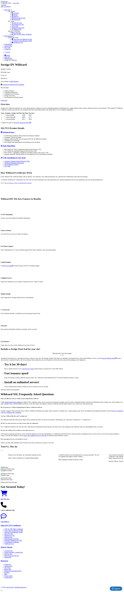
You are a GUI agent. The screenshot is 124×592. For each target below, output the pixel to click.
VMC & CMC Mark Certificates (22, 34)
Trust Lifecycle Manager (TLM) (22, 39)
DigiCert (15, 16)
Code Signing (8, 44)
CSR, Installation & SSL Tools (14, 158)
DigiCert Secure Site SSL (11, 555)
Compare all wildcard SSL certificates (13, 84)
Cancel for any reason (27, 369)
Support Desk (8, 46)
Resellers (7, 572)
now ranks (8, 266)
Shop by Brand (6, 547)
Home (8, 55)
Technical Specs (8, 132)
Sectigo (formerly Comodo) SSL (13, 552)
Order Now (4, 100)
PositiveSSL (17, 19)
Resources (4, 561)
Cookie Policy (8, 577)
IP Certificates (17, 32)
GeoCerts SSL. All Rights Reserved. (15, 587)
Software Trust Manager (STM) (22, 41)
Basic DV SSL (17, 23)
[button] (62, 582)
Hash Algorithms (8, 146)
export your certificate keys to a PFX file (34, 435)
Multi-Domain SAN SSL (11, 539)
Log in (4, 5)
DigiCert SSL (8, 554)
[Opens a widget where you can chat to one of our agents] (116, 589)
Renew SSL (7, 569)
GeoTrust (16, 13)
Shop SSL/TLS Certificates (11, 525)
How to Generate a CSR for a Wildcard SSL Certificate (18, 183)
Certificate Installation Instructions (14, 163)
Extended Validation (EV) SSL (13, 540)
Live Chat (16, 3)
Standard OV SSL (18, 24)
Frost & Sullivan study (108, 358)
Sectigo (15, 14)
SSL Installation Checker (11, 164)
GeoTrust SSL (8, 551)
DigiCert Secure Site (19, 18)
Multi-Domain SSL (19, 28)
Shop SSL (7, 10)
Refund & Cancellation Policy (13, 571)
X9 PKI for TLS (18, 42)
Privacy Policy (8, 576)
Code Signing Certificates (11, 542)
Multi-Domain (14, 81)
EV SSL (15, 26)
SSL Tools (7, 47)
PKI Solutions (8, 36)
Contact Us (7, 49)
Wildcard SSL (17, 29)
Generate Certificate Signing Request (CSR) (17, 161)
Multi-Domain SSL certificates (13, 402)
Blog (5, 574)
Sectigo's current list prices (22, 122)
